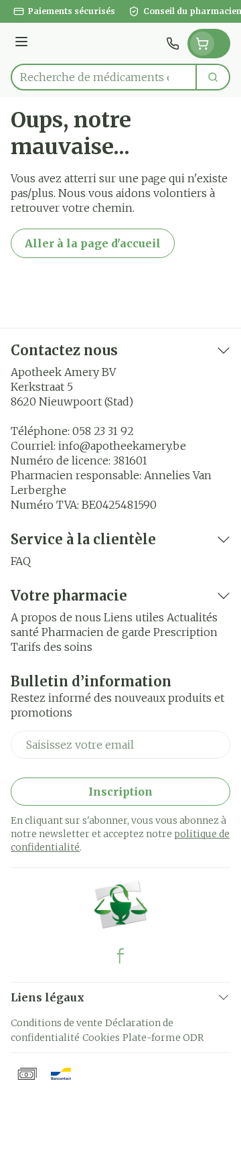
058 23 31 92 (103, 431)
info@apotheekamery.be (122, 445)
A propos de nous (56, 617)
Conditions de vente (56, 1023)
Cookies (101, 1038)
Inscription (120, 791)
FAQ (21, 561)
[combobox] (104, 77)
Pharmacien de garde (96, 632)
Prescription (185, 632)
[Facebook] (120, 956)
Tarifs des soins (51, 647)
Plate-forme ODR (163, 1038)
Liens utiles (134, 617)
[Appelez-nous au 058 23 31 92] (172, 43)
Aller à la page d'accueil (93, 243)
